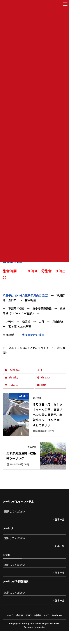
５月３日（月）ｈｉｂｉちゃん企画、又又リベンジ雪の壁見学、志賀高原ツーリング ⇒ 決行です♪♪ (47, 414)
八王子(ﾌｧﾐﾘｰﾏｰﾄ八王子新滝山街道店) (25, 295)
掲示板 (19, 615)
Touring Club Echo (31, 623)
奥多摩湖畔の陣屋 (33, 335)
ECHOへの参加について (37, 615)
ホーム (10, 615)
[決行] (16, 412)
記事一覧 (59, 519)
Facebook (57, 615)
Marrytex (41, 626)
